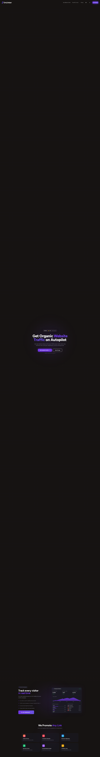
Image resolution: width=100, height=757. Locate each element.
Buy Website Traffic (67, 2)
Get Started (95, 2)
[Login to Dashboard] (90, 3)
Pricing (82, 2)
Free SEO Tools (75, 2)
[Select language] (86, 3)
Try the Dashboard (25, 712)
